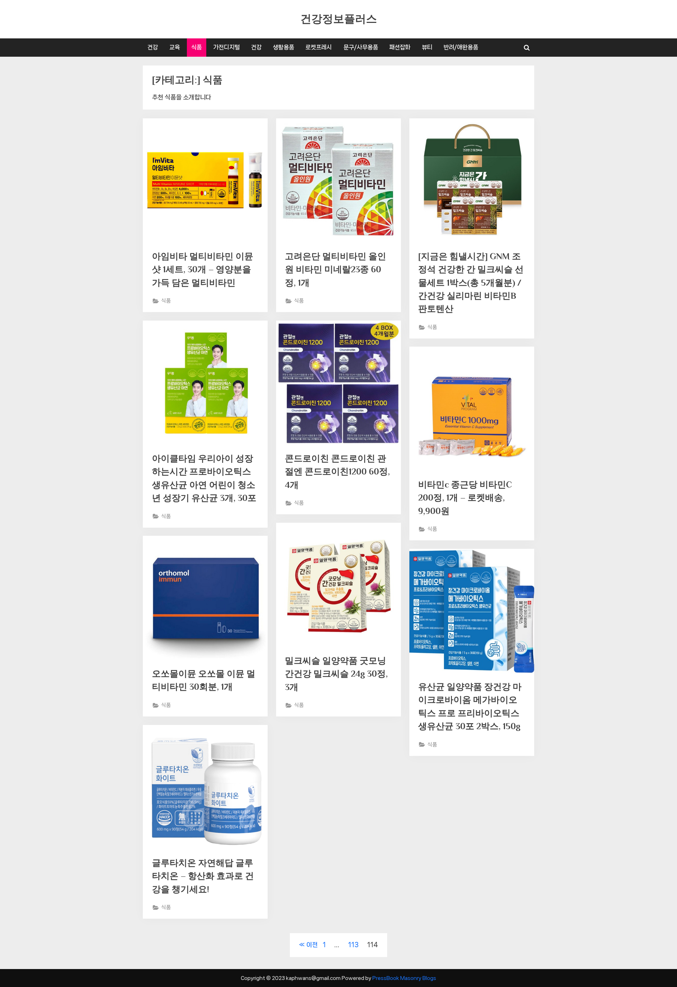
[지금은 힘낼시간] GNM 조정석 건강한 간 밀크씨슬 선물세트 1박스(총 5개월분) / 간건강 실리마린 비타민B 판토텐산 (471, 283)
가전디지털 (226, 47)
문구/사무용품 (360, 47)
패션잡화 (399, 47)
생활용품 (283, 47)
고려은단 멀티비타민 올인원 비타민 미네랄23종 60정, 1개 (335, 269)
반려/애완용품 (461, 47)
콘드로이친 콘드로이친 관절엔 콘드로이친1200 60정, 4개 (337, 471)
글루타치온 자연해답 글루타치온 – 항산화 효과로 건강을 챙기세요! (203, 876)
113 (353, 945)
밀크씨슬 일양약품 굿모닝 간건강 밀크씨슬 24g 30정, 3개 (336, 673)
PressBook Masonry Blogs (404, 978)
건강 (152, 47)
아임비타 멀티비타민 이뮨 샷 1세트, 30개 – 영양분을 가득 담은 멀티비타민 (202, 269)
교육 (174, 47)
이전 (312, 945)
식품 (196, 47)
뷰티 (427, 47)
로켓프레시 (318, 47)
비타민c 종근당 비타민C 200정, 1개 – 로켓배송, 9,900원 (465, 497)
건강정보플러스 (338, 19)
